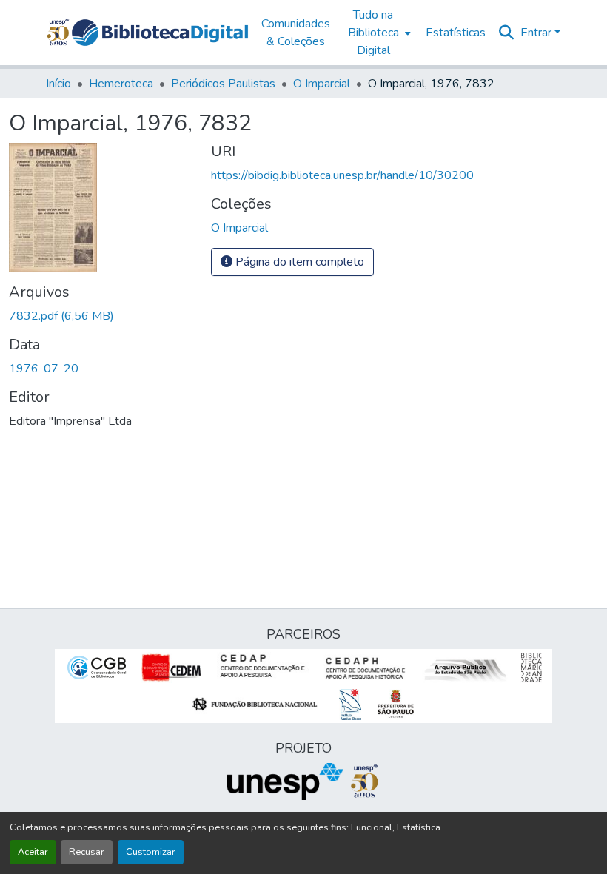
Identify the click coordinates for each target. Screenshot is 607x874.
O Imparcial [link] (321, 83)
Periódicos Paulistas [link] (223, 83)
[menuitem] (378, 32)
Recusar (86, 851)
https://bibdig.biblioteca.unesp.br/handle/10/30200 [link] (342, 175)
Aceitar (33, 851)
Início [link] (58, 83)
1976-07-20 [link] (43, 368)
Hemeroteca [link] (121, 83)
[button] (159, 32)
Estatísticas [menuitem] (456, 32)
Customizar (150, 851)
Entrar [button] (537, 32)
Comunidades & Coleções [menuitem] (295, 33)
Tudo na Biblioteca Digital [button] (373, 32)
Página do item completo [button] (298, 262)
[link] (101, 316)
